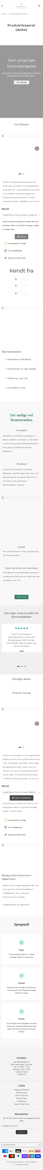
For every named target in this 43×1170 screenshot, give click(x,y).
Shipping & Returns (21, 1090)
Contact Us (21, 1074)
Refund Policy (21, 1093)
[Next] (37, 148)
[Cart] (39, 5)
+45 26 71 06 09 (22, 1072)
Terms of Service (21, 1096)
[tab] (18, 666)
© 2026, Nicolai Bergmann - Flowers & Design (21, 1162)
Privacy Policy (21, 1098)
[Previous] (6, 148)
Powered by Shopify (21, 1164)
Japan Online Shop (21, 1104)
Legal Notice (21, 1101)
